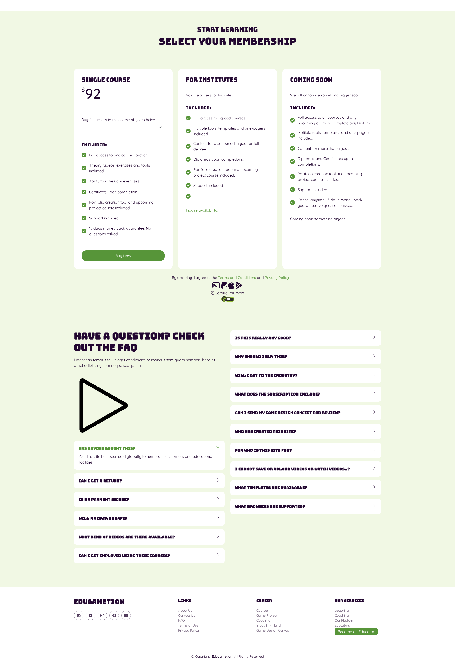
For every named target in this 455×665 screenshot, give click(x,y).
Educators (342, 625)
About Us (185, 610)
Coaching (263, 620)
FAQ (181, 620)
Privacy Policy (277, 277)
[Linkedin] (126, 615)
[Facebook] (114, 615)
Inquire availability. (202, 210)
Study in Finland (268, 625)
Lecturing (342, 610)
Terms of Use (188, 625)
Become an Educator (356, 631)
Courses (262, 610)
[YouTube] (90, 615)
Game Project (266, 615)
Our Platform (344, 620)
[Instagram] (102, 615)
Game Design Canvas (272, 630)
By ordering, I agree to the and (230, 277)
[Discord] (78, 615)
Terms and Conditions (237, 277)
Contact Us (186, 615)
